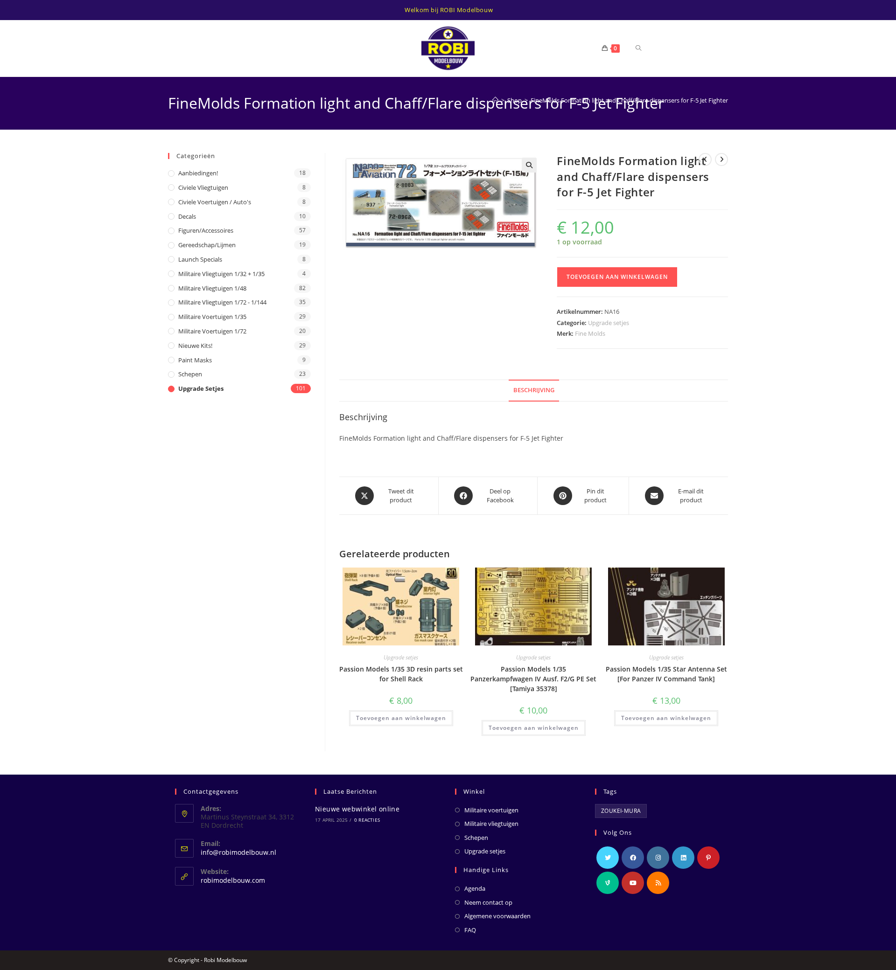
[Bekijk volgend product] (721, 159)
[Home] (495, 100)
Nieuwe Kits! (195, 345)
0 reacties (367, 820)
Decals (187, 216)
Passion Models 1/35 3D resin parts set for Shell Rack (401, 674)
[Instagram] (658, 857)
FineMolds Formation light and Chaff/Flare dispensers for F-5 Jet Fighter (629, 100)
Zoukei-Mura (621, 811)
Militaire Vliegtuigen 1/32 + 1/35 (221, 274)
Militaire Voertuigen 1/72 (212, 331)
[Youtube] (633, 883)
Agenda (474, 888)
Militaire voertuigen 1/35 (212, 316)
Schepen (190, 374)
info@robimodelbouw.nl (238, 852)
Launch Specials (200, 259)
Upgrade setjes (608, 323)
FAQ (470, 930)
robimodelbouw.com (233, 880)
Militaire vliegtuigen (491, 823)
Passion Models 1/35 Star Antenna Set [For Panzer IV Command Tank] (666, 674)
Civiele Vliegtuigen (203, 187)
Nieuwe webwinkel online (357, 808)
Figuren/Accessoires (205, 230)
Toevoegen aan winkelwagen (617, 277)
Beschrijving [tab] (533, 390)
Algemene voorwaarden (497, 916)
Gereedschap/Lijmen (207, 245)
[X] (607, 857)
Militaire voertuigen (491, 810)
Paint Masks (195, 360)
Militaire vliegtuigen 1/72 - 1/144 (222, 302)
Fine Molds (590, 333)
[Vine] (607, 883)
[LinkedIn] (683, 857)
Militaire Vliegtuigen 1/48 (212, 288)
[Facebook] (633, 857)
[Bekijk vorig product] (705, 159)
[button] (529, 165)
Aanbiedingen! (198, 173)
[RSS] (658, 883)
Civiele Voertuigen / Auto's (214, 202)
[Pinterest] (708, 857)
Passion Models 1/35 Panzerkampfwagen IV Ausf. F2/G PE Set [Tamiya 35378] (533, 679)
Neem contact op (488, 902)
